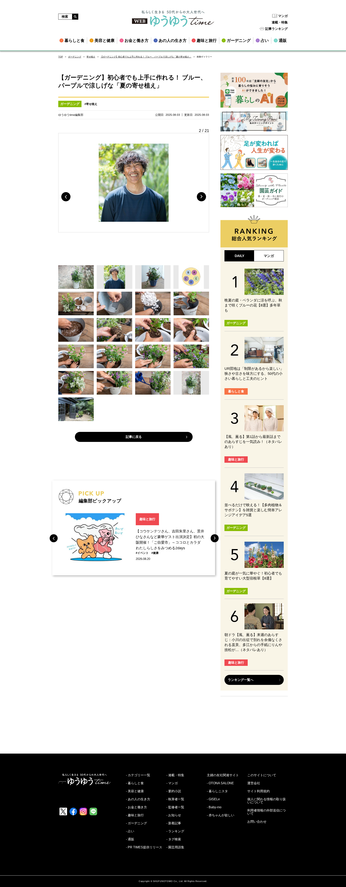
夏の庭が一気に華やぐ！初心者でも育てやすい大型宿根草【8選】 (253, 575)
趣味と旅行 (147, 519)
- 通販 (130, 839)
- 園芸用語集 (175, 847)
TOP (60, 56)
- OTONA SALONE (220, 783)
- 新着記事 (173, 823)
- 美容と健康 (135, 791)
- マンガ (172, 783)
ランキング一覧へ (240, 679)
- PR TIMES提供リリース (144, 847)
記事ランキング (276, 28)
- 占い (130, 831)
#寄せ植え (90, 104)
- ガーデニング (136, 823)
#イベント (142, 552)
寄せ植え (90, 56)
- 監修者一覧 (175, 807)
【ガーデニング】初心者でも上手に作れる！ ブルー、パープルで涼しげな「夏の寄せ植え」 (146, 56)
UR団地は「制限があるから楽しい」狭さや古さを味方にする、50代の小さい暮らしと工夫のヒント (254, 374)
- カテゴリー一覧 (138, 775)
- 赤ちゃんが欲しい (220, 815)
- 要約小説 (173, 791)
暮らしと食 (236, 391)
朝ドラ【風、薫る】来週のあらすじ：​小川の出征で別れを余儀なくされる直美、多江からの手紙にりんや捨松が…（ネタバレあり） (253, 642)
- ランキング (175, 831)
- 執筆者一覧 (175, 799)
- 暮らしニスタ (217, 791)
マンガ (283, 16)
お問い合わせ (257, 821)
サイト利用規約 (258, 791)
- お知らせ (173, 815)
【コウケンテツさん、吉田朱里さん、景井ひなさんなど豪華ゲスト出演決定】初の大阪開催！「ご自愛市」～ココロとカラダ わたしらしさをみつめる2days (170, 539)
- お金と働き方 (136, 807)
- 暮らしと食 (135, 783)
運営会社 (253, 783)
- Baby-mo (214, 807)
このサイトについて (261, 775)
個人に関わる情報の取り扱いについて (266, 801)
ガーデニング (74, 56)
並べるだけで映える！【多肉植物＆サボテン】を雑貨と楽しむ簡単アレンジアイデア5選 (253, 510)
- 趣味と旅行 (135, 815)
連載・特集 (280, 22)
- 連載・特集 (175, 775)
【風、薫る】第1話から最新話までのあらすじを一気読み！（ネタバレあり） (253, 442)
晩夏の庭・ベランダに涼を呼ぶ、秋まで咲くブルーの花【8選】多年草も (253, 305)
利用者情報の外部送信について (266, 812)
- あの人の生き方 (138, 799)
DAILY (239, 256)
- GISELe (213, 799)
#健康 (155, 552)
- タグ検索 (173, 839)
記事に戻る (134, 436)
